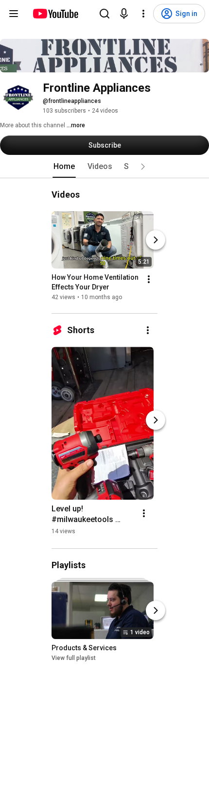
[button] (143, 166)
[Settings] (143, 13)
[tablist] (104, 166)
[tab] (64, 166)
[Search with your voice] (124, 13)
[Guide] (13, 13)
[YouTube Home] (55, 13)
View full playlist (74, 658)
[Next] (155, 240)
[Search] (104, 13)
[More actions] (148, 279)
